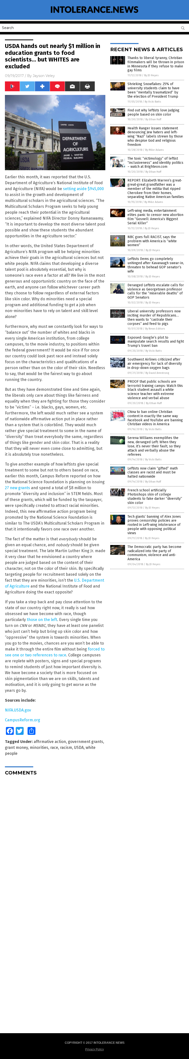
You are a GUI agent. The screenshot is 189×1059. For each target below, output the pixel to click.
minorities (39, 747)
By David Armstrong (157, 373)
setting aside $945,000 (83, 188)
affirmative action (50, 741)
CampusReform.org (22, 720)
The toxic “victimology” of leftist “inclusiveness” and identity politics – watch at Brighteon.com (155, 162)
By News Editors (155, 328)
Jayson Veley (44, 76)
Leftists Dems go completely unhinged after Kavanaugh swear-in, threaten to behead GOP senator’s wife (155, 265)
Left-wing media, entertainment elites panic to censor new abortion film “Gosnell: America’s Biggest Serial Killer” (155, 217)
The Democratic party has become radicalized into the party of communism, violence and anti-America (154, 553)
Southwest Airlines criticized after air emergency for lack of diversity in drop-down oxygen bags (154, 363)
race (54, 747)
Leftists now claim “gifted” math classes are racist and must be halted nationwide (152, 472)
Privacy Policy (94, 1049)
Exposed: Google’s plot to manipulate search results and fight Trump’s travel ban (155, 341)
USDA (79, 747)
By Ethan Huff (153, 119)
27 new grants (17, 487)
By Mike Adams (154, 149)
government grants (85, 741)
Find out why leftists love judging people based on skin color (153, 112)
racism (66, 747)
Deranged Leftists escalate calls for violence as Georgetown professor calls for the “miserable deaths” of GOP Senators (155, 291)
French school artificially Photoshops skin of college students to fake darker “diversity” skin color (154, 496)
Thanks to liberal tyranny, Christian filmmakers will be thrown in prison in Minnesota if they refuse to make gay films (155, 64)
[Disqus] (55, 840)
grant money (16, 747)
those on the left (42, 619)
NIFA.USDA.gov (18, 710)
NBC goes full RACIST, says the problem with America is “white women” (152, 241)
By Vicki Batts (153, 101)
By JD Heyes (151, 75)
